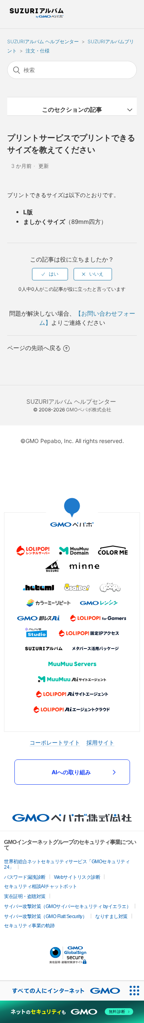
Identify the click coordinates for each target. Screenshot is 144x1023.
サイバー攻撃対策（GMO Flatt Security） (45, 916)
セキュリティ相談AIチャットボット (40, 886)
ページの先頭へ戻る (34, 348)
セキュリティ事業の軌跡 (29, 925)
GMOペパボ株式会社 (88, 410)
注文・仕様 (38, 51)
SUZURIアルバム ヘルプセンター (43, 41)
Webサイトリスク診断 (77, 877)
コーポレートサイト (55, 742)
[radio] (50, 274)
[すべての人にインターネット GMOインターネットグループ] (62, 991)
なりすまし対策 (111, 916)
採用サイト (100, 742)
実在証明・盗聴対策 (25, 896)
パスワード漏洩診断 (25, 877)
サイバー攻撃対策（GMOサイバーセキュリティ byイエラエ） (67, 906)
